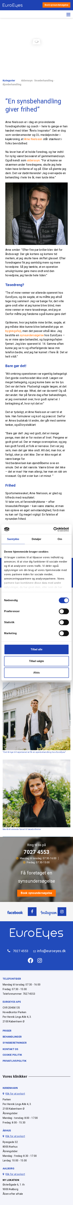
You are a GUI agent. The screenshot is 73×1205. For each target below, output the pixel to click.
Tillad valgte (36, 661)
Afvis (36, 672)
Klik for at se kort (15, 1093)
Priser (7, 1030)
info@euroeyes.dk (51, 951)
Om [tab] (60, 539)
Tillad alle (36, 649)
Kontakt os (10, 1049)
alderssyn (33, 160)
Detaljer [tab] (36, 539)
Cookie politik (12, 1054)
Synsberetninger (15, 1042)
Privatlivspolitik (14, 1060)
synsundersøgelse (32, 335)
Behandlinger (12, 1036)
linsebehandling (43, 80)
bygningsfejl (13, 331)
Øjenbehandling (12, 84)
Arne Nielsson (33, 139)
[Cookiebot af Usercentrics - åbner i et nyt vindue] (53, 529)
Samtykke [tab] (13, 539)
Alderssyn (27, 80)
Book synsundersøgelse (56, 5)
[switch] (64, 611)
